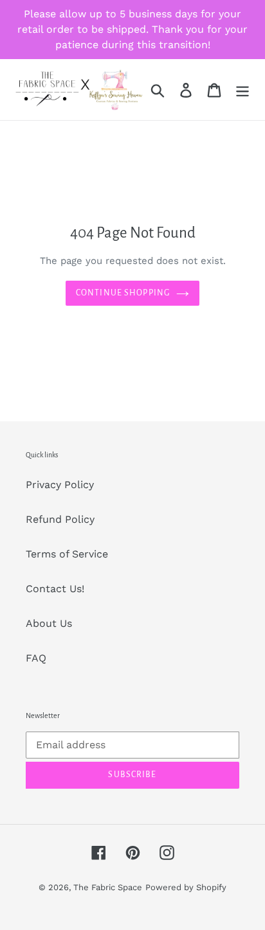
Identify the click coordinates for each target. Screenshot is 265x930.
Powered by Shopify (185, 887)
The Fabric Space (107, 887)
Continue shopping (123, 292)
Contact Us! (55, 589)
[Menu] (242, 89)
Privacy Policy (60, 484)
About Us (49, 623)
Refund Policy (60, 519)
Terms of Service (67, 554)
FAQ (36, 658)
